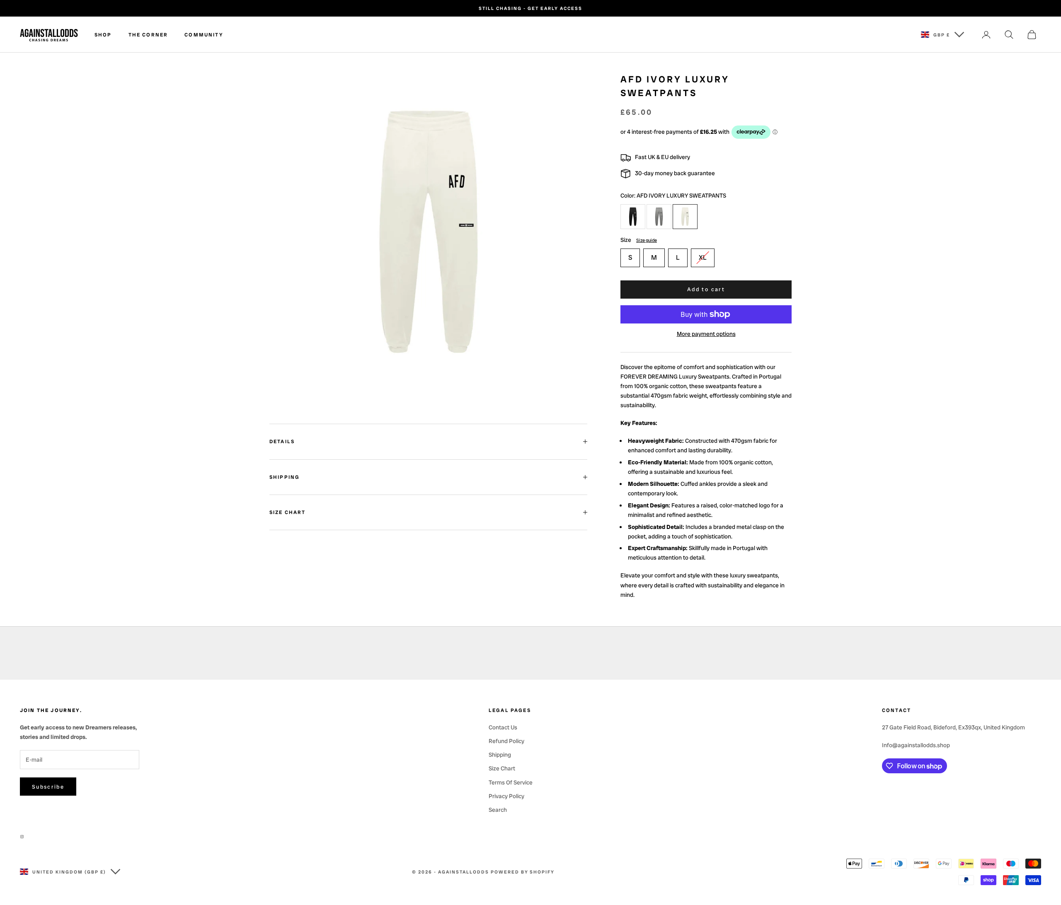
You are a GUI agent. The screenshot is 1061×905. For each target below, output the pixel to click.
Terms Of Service (511, 782)
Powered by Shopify (523, 872)
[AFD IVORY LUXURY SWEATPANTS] (685, 216)
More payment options (706, 334)
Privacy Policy (506, 796)
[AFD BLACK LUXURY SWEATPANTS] (632, 216)
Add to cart (706, 289)
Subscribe (48, 786)
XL (703, 257)
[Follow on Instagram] (24, 837)
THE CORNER (148, 34)
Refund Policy (506, 741)
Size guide (646, 240)
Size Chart (502, 768)
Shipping (500, 754)
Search (498, 809)
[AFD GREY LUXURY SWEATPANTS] (659, 216)
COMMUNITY (203, 34)
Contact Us (503, 727)
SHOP (103, 34)
